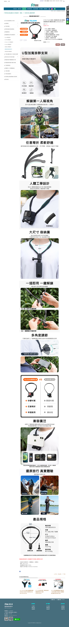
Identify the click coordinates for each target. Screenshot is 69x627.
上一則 (55, 574)
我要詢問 (62, 44)
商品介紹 (55, 10)
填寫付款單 (57, 0)
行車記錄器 (7, 26)
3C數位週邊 (7, 71)
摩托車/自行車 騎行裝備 (9, 57)
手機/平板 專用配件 (8, 51)
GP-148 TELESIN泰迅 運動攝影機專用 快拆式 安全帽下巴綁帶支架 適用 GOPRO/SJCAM (26, 592)
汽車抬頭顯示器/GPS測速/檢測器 (11, 54)
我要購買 (57, 44)
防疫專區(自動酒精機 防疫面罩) (11, 76)
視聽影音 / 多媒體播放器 (10, 68)
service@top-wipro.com (13, 615)
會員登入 (5, 1)
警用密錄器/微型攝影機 (9, 29)
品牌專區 (7, 23)
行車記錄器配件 (8, 73)
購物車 (54, 0)
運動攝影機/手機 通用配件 (61, 10)
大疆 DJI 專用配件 (8, 46)
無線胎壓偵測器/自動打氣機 (10, 62)
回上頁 (59, 574)
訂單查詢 (61, 0)
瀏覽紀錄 (51, 0)
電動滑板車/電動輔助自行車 (10, 59)
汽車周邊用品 (7, 65)
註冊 (9, 1)
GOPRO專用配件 (8, 39)
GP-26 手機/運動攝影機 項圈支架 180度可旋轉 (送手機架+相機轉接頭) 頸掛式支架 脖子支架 (57, 592)
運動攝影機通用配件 (8, 49)
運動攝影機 (7, 31)
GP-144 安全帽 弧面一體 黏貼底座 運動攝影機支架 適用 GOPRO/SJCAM (42, 592)
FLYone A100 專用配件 (9, 42)
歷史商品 (7, 79)
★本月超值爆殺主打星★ (10, 20)
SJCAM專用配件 (8, 37)
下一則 (64, 574)
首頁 (52, 10)
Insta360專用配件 (8, 44)
